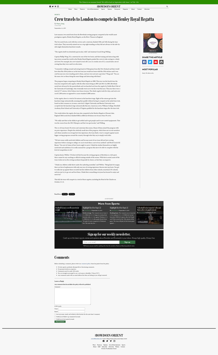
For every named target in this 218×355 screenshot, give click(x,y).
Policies (117, 346)
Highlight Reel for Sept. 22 (92, 208)
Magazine (125, 9)
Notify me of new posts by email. (65, 319)
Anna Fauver (87, 210)
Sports (103, 9)
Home (70, 9)
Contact (139, 9)
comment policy (85, 264)
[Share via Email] (156, 62)
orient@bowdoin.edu (96, 338)
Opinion (110, 9)
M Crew (65, 194)
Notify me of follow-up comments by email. (68, 317)
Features (82, 9)
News (75, 9)
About (133, 9)
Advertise (147, 9)
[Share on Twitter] (150, 62)
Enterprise (117, 9)
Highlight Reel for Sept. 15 (119, 208)
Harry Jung (60, 23)
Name (56, 309)
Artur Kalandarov (61, 212)
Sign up (127, 242)
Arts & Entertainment (93, 9)
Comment (57, 287)
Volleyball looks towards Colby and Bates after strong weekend (149, 209)
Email (56, 312)
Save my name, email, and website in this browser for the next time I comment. (78, 314)
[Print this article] (161, 62)
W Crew (72, 194)
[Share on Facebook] (144, 62)
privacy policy (126, 246)
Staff (99, 346)
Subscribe (104, 346)
